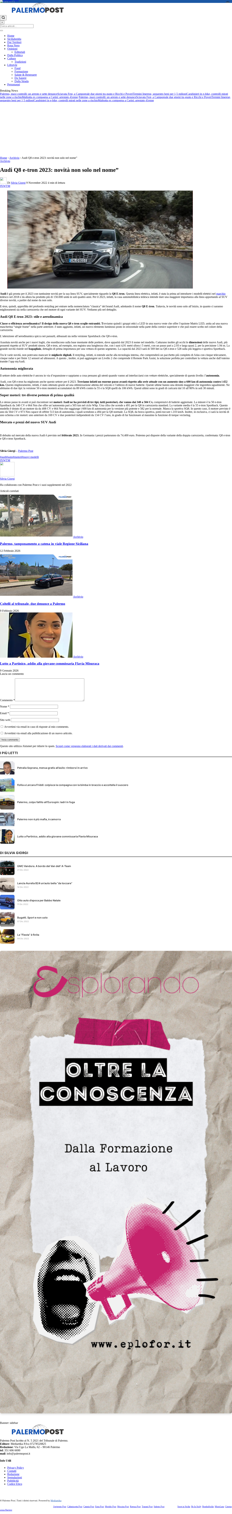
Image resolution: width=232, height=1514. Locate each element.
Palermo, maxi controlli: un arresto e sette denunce (28, 93)
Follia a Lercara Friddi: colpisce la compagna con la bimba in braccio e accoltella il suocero (72, 784)
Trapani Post (147, 1506)
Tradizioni (20, 61)
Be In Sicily (196, 1506)
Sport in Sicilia (183, 1506)
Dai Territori (14, 42)
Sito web (5, 719)
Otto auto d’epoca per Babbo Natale (39, 900)
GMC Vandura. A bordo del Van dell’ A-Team (44, 866)
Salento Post (159, 1506)
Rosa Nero (13, 45)
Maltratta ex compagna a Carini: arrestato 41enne (50, 97)
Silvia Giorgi (18, 182)
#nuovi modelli (30, 457)
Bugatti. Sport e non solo (32, 917)
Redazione (13, 1474)
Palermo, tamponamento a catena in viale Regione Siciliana (44, 544)
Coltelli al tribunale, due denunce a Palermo (32, 604)
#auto (9, 457)
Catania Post (88, 1506)
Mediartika (56, 1500)
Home (10, 35)
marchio (220, 293)
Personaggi (13, 84)
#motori (17, 457)
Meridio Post (110, 1506)
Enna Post (99, 1506)
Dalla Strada (21, 81)
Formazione (21, 71)
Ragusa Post (135, 1506)
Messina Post (123, 1506)
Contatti (11, 1470)
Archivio (14, 157)
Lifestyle (12, 64)
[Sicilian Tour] (116, 1)
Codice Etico (14, 1483)
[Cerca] (3, 17)
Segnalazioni (14, 1477)
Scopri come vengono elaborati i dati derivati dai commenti (89, 746)
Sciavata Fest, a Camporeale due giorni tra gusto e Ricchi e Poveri (95, 93)
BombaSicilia (208, 1506)
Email (4, 713)
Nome (4, 706)
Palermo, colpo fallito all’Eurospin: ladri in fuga (46, 802)
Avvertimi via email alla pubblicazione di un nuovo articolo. (38, 733)
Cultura (11, 58)
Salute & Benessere (25, 74)
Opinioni (12, 48)
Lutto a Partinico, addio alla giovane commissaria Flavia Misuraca (49, 663)
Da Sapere (20, 77)
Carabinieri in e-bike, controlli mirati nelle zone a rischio (66, 100)
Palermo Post (25, 450)
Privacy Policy (15, 1467)
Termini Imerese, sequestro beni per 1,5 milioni (160, 93)
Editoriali (19, 51)
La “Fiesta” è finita (28, 934)
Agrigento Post (59, 1506)
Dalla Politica (15, 55)
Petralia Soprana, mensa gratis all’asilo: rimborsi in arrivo (52, 767)
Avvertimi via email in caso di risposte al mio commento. (36, 726)
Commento (7, 700)
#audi (3, 457)
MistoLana (219, 1506)
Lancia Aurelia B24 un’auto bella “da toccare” (44, 883)
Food (17, 68)
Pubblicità (13, 1480)
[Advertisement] (116, 129)
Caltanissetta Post (74, 1506)
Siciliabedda (14, 38)
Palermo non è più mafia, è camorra (39, 819)
